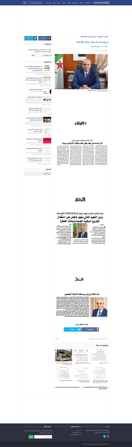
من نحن (77, 430)
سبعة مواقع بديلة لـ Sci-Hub (35, 89)
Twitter (72, 329)
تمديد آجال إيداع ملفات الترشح (65, 380)
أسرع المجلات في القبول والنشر (35, 97)
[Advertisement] (66, 19)
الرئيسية (106, 36)
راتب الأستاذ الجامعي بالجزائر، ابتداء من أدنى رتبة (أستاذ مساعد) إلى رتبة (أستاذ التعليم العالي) (33, 68)
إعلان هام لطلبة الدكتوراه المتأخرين (82, 363)
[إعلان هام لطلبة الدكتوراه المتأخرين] (81, 355)
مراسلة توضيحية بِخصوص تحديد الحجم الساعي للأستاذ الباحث (64, 363)
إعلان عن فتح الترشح (103, 363)
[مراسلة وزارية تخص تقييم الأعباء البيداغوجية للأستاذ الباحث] (81, 373)
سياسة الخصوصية (75, 434)
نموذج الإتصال (75, 432)
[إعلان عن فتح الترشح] (99, 355)
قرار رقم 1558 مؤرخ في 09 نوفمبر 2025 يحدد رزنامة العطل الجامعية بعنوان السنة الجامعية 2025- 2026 (100, 382)
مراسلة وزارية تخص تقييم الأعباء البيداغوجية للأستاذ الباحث (83, 381)
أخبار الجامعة (100, 36)
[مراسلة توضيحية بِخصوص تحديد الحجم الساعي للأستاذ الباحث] (63, 355)
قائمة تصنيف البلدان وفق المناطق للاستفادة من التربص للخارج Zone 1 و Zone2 (33, 80)
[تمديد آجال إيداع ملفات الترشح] (63, 373)
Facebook (90, 329)
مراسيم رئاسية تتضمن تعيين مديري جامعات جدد (67, 387)
